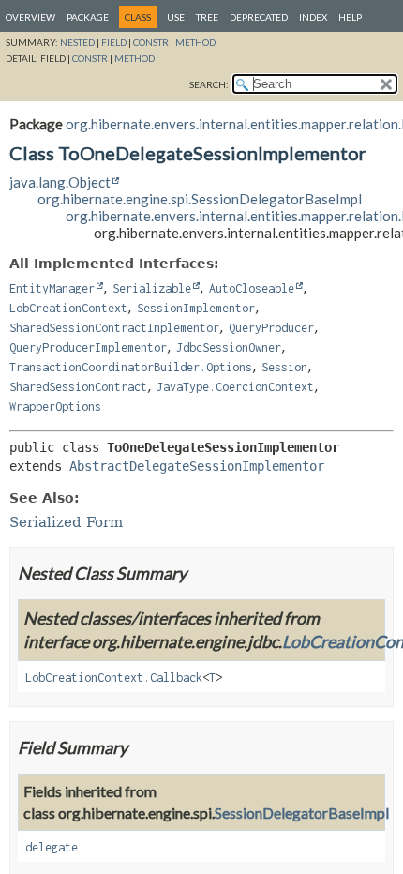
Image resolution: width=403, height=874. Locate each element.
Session (284, 367)
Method (195, 42)
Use (176, 17)
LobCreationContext (68, 308)
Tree (207, 17)
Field (114, 42)
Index (313, 17)
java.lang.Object (60, 181)
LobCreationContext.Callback (113, 678)
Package (88, 17)
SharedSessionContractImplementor (114, 328)
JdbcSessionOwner (228, 347)
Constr (151, 42)
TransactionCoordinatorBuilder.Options (130, 367)
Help (350, 17)
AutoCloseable (251, 288)
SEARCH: (209, 84)
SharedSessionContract (78, 387)
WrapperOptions (55, 406)
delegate (51, 847)
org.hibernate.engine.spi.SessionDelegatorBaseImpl (199, 198)
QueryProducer (271, 328)
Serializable (151, 288)
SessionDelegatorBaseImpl (302, 812)
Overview (30, 17)
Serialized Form (66, 522)
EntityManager (52, 288)
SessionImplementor (196, 308)
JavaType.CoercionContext (235, 387)
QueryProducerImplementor (88, 347)
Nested (77, 42)
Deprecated (259, 17)
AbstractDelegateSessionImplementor (196, 466)
